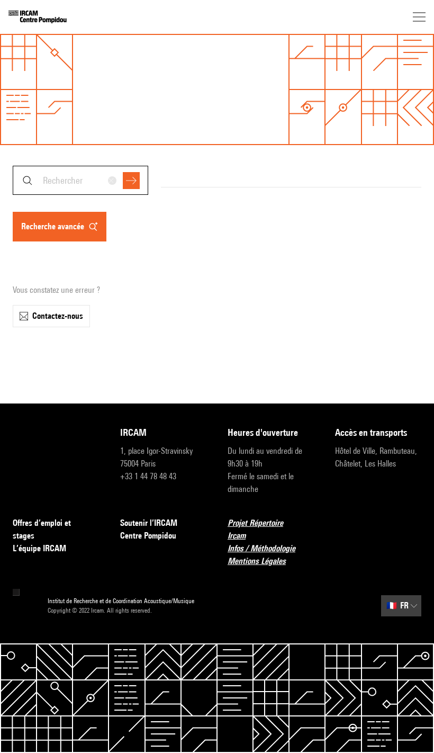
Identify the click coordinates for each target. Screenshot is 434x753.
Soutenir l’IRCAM (148, 523)
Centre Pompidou (148, 536)
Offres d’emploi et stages (42, 529)
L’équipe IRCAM (39, 548)
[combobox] (80, 180)
